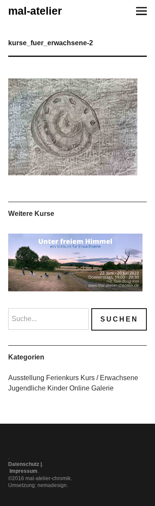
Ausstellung (26, 377)
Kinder (57, 388)
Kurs (88, 377)
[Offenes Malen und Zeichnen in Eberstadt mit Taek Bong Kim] (75, 262)
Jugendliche (27, 388)
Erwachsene (119, 377)
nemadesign (52, 485)
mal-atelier (35, 11)
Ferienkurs (62, 377)
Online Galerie (91, 388)
